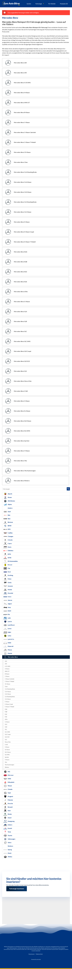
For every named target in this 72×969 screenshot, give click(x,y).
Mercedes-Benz (12, 657)
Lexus (9, 628)
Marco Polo (8, 742)
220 (6, 661)
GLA (6, 724)
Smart (9, 817)
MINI (9, 778)
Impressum (32, 954)
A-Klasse (7, 668)
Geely (9, 582)
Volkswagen (11, 839)
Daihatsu (10, 550)
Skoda (9, 814)
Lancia (9, 621)
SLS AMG (7, 754)
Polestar (10, 800)
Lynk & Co (10, 639)
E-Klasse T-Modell (9, 706)
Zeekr (9, 853)
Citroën (10, 540)
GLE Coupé (8, 734)
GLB (6, 727)
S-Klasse (7, 747)
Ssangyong (10, 821)
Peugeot (10, 796)
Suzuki (9, 828)
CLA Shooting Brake (10, 689)
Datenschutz (39, 954)
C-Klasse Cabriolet (9, 679)
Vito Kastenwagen (9, 764)
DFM (9, 554)
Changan (10, 536)
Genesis (10, 586)
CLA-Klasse (8, 691)
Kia (8, 614)
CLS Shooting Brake (10, 696)
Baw (8, 518)
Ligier (9, 632)
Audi (9, 511)
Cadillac (10, 533)
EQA (6, 709)
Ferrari (9, 565)
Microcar (10, 775)
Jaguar (9, 603)
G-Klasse (7, 722)
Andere (9, 508)
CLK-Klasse (8, 694)
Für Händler (52, 4)
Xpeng (9, 849)
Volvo (9, 842)
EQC (6, 714)
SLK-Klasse (8, 752)
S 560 (6, 744)
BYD (9, 529)
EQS (6, 716)
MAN (9, 643)
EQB (6, 711)
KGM (9, 611)
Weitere (7, 767)
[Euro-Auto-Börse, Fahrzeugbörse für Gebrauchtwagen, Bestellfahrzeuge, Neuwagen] (11, 3)
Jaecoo (9, 600)
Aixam (9, 497)
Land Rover (11, 625)
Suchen (29, 4)
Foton (9, 579)
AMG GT (7, 671)
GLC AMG (7, 732)
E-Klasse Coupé (9, 704)
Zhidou (9, 856)
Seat (9, 810)
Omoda (9, 789)
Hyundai (10, 593)
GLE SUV (7, 737)
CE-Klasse (7, 684)
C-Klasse (7, 676)
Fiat (8, 568)
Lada (9, 618)
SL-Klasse (7, 749)
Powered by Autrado (36, 959)
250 (6, 663)
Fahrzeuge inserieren (16, 887)
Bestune (10, 522)
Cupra (9, 543)
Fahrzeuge (38, 4)
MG (8, 771)
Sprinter (7, 757)
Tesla (9, 832)
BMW (9, 525)
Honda (9, 589)
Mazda (9, 653)
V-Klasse (7, 759)
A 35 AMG (7, 666)
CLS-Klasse (8, 699)
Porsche (10, 803)
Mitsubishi (10, 782)
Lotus (9, 635)
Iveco (9, 596)
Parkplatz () (64, 4)
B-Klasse (7, 674)
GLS (6, 739)
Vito (6, 762)
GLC (6, 729)
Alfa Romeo (11, 501)
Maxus (9, 650)
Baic (8, 515)
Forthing (10, 575)
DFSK (9, 557)
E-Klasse (7, 701)
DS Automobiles (12, 561)
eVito (6, 719)
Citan (6, 686)
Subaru (9, 825)
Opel (9, 793)
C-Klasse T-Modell (9, 681)
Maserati (10, 646)
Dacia (9, 547)
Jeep (9, 607)
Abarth (9, 494)
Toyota (9, 835)
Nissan (9, 786)
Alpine (9, 504)
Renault (10, 807)
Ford (9, 572)
